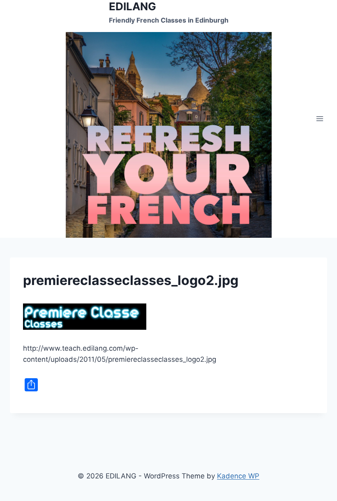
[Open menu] (319, 119)
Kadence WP (238, 476)
